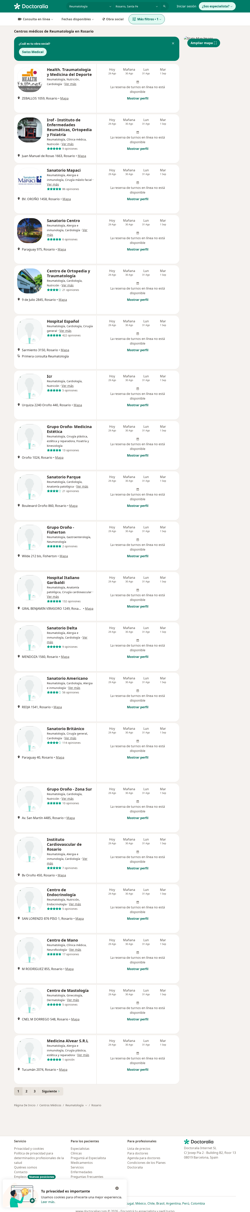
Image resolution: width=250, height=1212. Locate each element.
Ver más (70, 84)
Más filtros (147, 19)
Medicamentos (82, 1162)
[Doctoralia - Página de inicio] (38, 6)
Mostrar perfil (137, 98)
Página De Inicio (24, 1105)
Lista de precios (138, 1148)
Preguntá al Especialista (88, 1158)
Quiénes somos (25, 1167)
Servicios (77, 1167)
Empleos (34, 1177)
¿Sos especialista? (215, 6)
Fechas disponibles (76, 19)
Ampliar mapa (202, 43)
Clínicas (76, 1153)
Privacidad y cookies (29, 1148)
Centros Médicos (50, 1105)
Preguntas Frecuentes (87, 1177)
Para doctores (137, 1153)
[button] (173, 43)
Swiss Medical (33, 52)
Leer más (47, 1202)
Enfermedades (81, 1172)
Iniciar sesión (186, 6)
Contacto (21, 1172)
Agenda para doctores (143, 1158)
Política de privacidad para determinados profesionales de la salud (39, 1158)
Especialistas (80, 1148)
